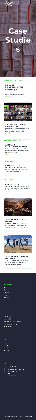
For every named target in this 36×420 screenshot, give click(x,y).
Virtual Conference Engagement (15, 125)
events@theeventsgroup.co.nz (16, 369)
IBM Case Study (12, 166)
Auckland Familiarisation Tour (16, 146)
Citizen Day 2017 (13, 184)
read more (7, 96)
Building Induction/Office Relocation (14, 87)
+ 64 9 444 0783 (12, 367)
